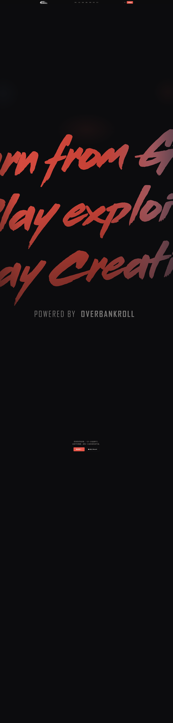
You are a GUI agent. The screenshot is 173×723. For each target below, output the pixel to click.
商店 (94, 2)
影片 (97, 2)
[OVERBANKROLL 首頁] (43, 2)
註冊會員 (130, 2)
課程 (75, 2)
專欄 (90, 2)
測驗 (86, 2)
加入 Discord (93, 449)
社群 (79, 2)
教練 (83, 2)
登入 (125, 2)
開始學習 (78, 449)
